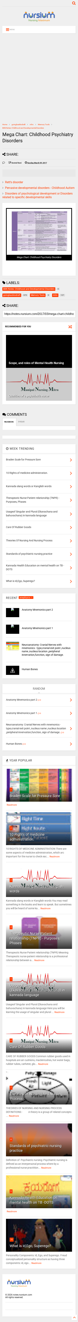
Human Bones (30, 669)
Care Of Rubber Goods (28, 1047)
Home (4, 124)
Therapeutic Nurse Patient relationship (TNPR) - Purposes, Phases (35, 938)
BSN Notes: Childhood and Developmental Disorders (23, 128)
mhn (32, 124)
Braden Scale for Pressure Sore (35, 796)
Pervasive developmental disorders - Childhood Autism (40, 188)
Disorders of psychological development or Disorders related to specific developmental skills (37, 195)
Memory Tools (44, 124)
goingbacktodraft (18, 124)
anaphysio (25, 597)
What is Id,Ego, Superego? (30, 1246)
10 (12, 1239)
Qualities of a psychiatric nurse (29, 396)
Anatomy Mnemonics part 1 (37, 628)
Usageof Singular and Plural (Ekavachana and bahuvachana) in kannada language (37, 990)
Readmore (12, 805)
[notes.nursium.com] (39, 21)
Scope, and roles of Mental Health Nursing (36, 363)
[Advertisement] (39, 78)
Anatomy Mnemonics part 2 (37, 609)
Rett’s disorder (14, 182)
